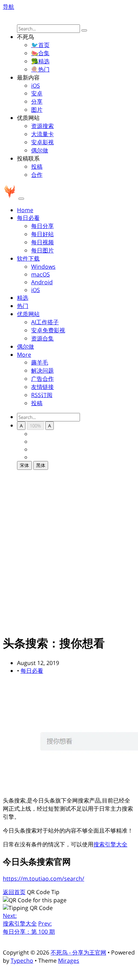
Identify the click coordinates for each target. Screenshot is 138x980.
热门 (22, 306)
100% (35, 425)
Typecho (22, 960)
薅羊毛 (39, 362)
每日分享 (42, 226)
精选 (22, 298)
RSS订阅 (41, 395)
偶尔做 (39, 150)
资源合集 (42, 338)
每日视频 (42, 242)
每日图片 (42, 250)
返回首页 (14, 892)
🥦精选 (40, 61)
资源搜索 (42, 126)
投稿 (36, 166)
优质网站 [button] (28, 314)
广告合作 (42, 379)
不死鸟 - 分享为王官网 (78, 952)
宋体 (24, 465)
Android (42, 282)
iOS (35, 85)
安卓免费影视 (48, 330)
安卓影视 (42, 142)
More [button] (24, 354)
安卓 (36, 93)
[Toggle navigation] (21, 199)
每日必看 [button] (28, 218)
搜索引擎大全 (110, 844)
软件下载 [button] (28, 258)
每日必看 (32, 671)
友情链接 (42, 387)
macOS (40, 274)
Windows (43, 266)
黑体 (40, 465)
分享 (36, 101)
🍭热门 (40, 69)
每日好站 (42, 234)
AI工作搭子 (45, 322)
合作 (36, 175)
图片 (36, 109)
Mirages (68, 960)
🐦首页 (40, 45)
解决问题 (42, 370)
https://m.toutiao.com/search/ (43, 878)
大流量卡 (42, 134)
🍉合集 (40, 53)
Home (25, 210)
